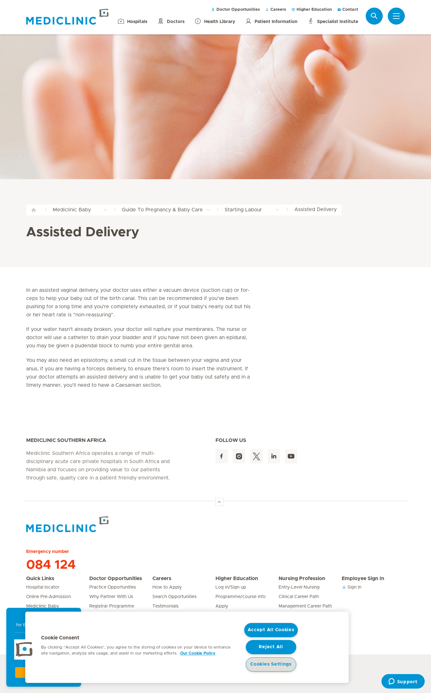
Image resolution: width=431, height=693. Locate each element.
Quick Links (40, 578)
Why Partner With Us (111, 597)
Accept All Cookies (271, 630)
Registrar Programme (111, 606)
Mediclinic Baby (42, 606)
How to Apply (167, 587)
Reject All (271, 647)
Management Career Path (305, 606)
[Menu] (396, 16)
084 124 (51, 565)
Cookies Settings (271, 664)
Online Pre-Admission (48, 597)
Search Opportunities (174, 597)
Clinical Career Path (299, 597)
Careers (277, 10)
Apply (222, 606)
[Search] (374, 16)
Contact (349, 10)
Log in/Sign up (231, 587)
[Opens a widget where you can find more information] (403, 682)
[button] (24, 649)
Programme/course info (241, 597)
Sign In (353, 587)
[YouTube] (291, 456)
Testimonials (165, 606)
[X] (256, 456)
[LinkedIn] (274, 456)
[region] (187, 647)
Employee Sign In (363, 578)
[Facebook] (222, 456)
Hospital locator (42, 587)
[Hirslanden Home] (81, 524)
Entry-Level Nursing (299, 587)
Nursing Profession (302, 578)
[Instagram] (239, 456)
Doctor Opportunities (237, 10)
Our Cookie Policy (198, 653)
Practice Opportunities (112, 587)
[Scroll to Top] (219, 502)
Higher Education (313, 10)
